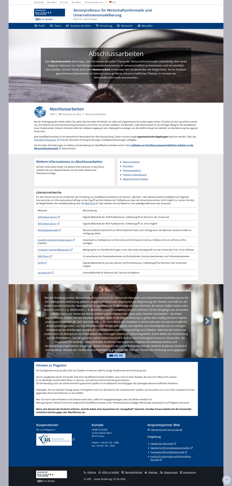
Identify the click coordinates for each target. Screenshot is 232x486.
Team (57, 25)
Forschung (106, 25)
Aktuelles (147, 25)
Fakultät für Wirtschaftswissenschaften (170, 447)
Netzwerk (127, 25)
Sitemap (152, 472)
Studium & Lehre (80, 25)
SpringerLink (44, 272)
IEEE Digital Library (47, 223)
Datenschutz (171, 472)
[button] (25, 321)
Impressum (189, 472)
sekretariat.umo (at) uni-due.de (166, 429)
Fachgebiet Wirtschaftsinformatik (167, 452)
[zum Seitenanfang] (226, 480)
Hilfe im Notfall (110, 472)
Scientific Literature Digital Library (55, 240)
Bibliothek (90, 203)
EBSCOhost (43, 256)
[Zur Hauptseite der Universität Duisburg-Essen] (49, 15)
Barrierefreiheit (133, 472)
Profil (41, 25)
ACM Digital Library (47, 217)
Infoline (91, 472)
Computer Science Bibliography (54, 249)
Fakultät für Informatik (162, 443)
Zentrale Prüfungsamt (45, 139)
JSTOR (41, 262)
